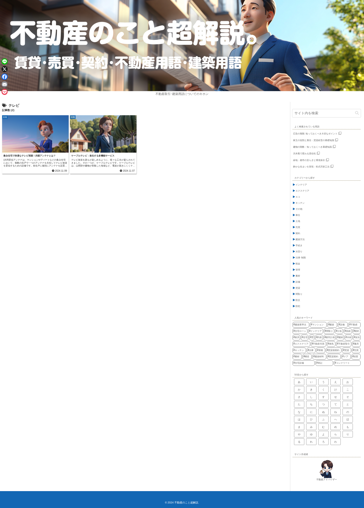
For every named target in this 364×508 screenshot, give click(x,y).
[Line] (4, 61)
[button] (357, 113)
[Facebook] (4, 76)
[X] (4, 69)
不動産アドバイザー (326, 479)
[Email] (4, 84)
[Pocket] (4, 92)
